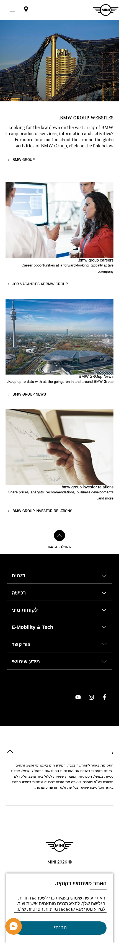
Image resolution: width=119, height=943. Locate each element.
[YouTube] (78, 697)
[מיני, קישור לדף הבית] (59, 845)
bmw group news (28, 395)
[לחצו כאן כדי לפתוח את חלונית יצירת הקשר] (13, 926)
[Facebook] (104, 697)
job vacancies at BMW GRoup (39, 284)
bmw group (23, 160)
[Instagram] (91, 697)
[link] (26, 10)
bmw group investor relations (41, 511)
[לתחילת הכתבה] (59, 535)
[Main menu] (12, 10)
